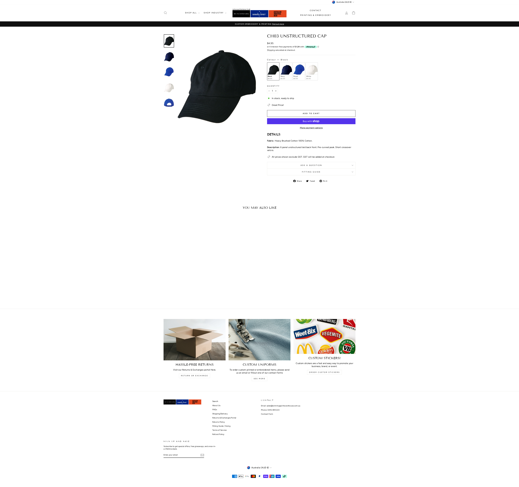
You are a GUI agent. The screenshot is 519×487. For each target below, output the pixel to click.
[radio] (273, 71)
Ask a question (311, 165)
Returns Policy (218, 422)
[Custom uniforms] (260, 339)
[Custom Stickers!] (324, 336)
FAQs (214, 409)
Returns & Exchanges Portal (224, 418)
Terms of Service (219, 430)
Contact (315, 10)
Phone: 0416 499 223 (270, 410)
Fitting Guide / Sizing (221, 426)
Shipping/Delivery (220, 414)
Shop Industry (214, 13)
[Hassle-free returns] (195, 339)
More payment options (311, 127)
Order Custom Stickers (324, 372)
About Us (216, 405)
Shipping (271, 50)
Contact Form (267, 414)
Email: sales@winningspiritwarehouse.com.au (280, 406)
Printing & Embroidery (315, 15)
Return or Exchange (194, 376)
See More (259, 379)
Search (215, 401)
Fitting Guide (311, 172)
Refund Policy (218, 434)
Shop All (191, 13)
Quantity (273, 86)
